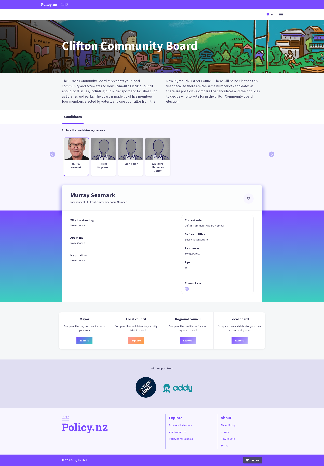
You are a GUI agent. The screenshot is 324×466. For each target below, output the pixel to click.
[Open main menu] (281, 14)
